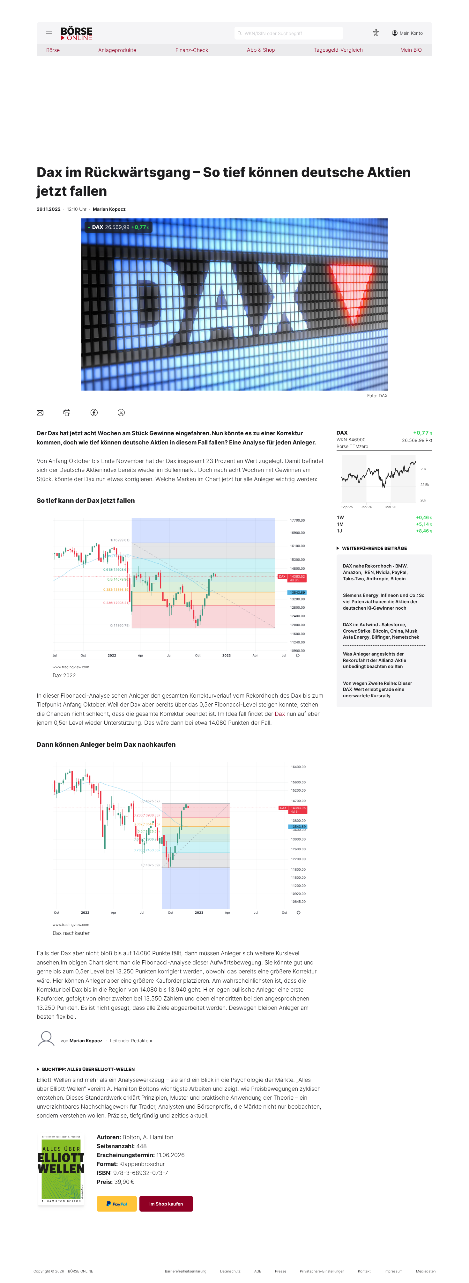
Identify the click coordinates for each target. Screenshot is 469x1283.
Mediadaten (425, 1271)
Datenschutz (230, 1271)
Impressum (393, 1271)
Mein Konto (411, 33)
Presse (280, 1271)
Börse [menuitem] (53, 50)
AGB (257, 1271)
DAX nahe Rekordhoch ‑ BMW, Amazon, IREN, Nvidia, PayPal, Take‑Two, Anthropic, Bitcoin (375, 572)
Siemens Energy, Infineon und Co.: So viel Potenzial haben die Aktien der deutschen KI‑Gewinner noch (384, 601)
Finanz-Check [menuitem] (191, 50)
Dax (280, 713)
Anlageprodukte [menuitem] (117, 50)
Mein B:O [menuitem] (411, 50)
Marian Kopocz (86, 1040)
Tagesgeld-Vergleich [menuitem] (338, 50)
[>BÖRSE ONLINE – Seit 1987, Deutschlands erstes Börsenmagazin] (76, 33)
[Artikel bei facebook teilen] (94, 412)
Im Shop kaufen (166, 1203)
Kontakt (364, 1271)
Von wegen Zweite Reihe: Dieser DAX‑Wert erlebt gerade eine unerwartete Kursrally (377, 689)
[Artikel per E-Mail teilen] (40, 412)
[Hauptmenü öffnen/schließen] (49, 33)
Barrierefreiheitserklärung (185, 1271)
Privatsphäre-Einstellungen (322, 1271)
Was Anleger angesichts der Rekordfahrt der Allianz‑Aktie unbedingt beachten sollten (374, 660)
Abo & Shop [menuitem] (261, 50)
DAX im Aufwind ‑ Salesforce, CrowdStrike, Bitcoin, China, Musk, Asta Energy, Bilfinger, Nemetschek (381, 631)
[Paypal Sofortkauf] (117, 1204)
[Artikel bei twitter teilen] (121, 412)
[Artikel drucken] (67, 412)
